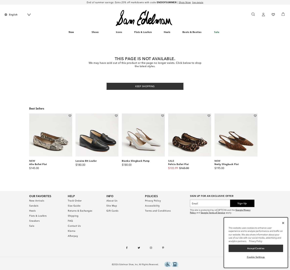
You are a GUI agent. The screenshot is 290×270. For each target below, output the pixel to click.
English (13, 14)
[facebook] (127, 248)
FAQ (70, 220)
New (71, 32)
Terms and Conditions (158, 210)
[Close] (283, 223)
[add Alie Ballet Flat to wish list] (70, 116)
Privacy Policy (153, 200)
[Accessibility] (171, 265)
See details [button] (197, 2)
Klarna (71, 230)
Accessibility (152, 205)
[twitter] (139, 248)
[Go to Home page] (144, 18)
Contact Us (74, 225)
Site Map (111, 205)
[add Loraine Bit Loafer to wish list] (116, 116)
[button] (100, 32)
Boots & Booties (192, 32)
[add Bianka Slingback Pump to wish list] (162, 116)
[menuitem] (71, 33)
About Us (111, 200)
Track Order (75, 200)
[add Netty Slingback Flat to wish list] (255, 116)
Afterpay (73, 235)
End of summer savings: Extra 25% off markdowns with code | (139, 2)
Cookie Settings (256, 257)
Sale (216, 32)
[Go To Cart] (283, 14)
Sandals (33, 205)
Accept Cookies (255, 248)
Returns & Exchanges (80, 210)
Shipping (73, 215)
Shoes (95, 32)
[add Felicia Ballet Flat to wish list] (209, 116)
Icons (119, 32)
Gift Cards (112, 210)
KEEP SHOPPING (145, 86)
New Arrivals (36, 200)
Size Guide (74, 205)
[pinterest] (163, 248)
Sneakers (34, 220)
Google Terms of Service (213, 212)
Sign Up (242, 203)
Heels (167, 32)
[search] (253, 15)
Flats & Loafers (143, 32)
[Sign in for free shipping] (263, 14)
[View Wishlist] (273, 14)
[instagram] (151, 248)
